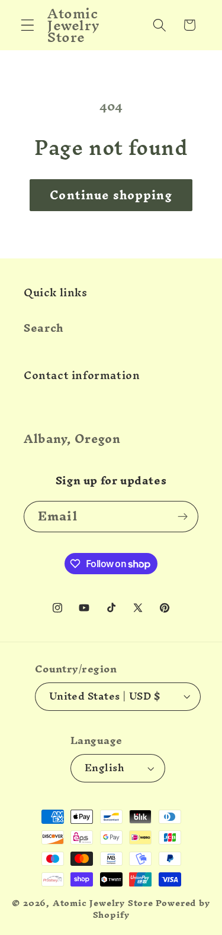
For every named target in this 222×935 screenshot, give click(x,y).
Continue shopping (111, 195)
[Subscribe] (183, 517)
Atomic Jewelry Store (103, 903)
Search (44, 328)
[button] (27, 25)
